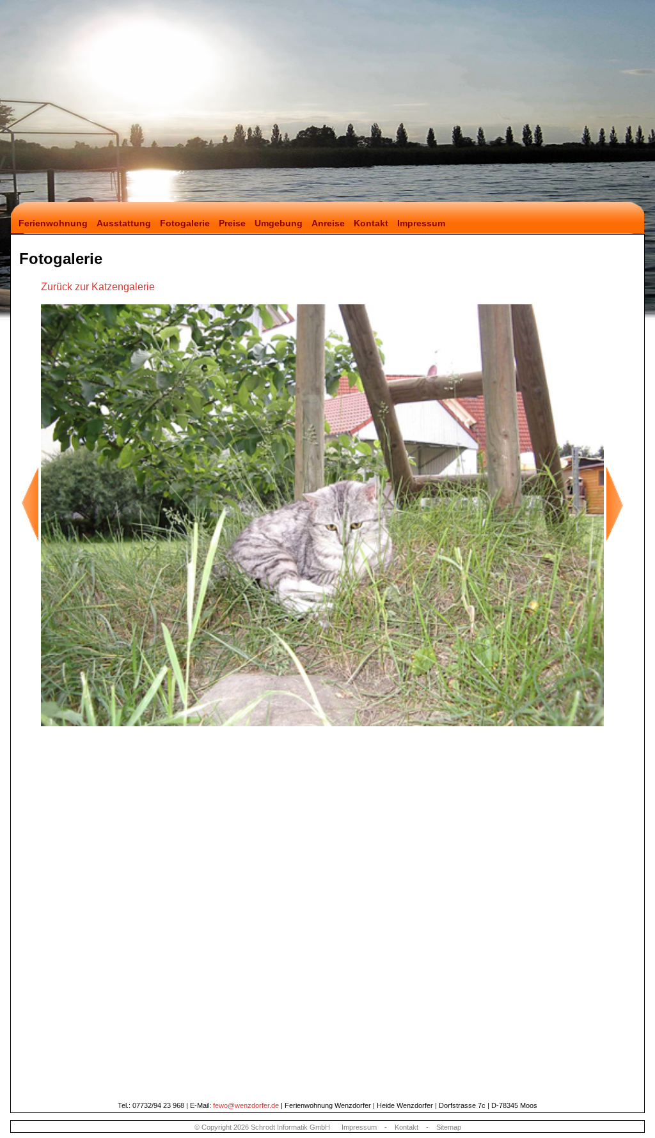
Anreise (328, 223)
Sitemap (448, 1127)
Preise (232, 223)
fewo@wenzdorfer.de (246, 1105)
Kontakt (371, 223)
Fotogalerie (185, 223)
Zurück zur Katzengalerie (98, 286)
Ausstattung (124, 223)
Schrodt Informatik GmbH (290, 1127)
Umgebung (279, 223)
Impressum (421, 223)
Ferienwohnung (50, 223)
